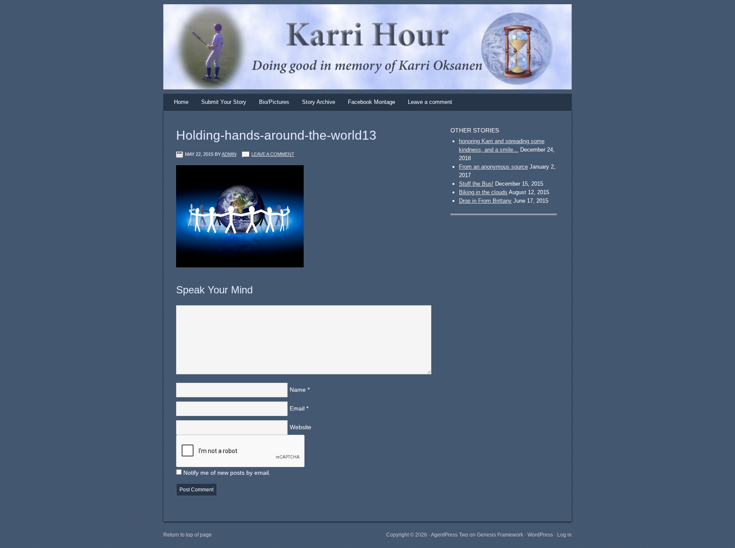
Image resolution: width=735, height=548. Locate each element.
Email (297, 408)
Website (300, 427)
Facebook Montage (371, 102)
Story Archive (318, 102)
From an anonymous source (493, 167)
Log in (564, 535)
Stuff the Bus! (476, 184)
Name (298, 389)
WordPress (540, 535)
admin (229, 154)
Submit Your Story (223, 102)
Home (181, 102)
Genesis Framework (500, 535)
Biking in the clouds (483, 192)
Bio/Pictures (274, 102)
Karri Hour (359, 32)
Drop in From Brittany (485, 201)
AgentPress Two (449, 535)
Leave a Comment (272, 154)
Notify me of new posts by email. (227, 472)
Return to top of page (187, 535)
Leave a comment (430, 102)
